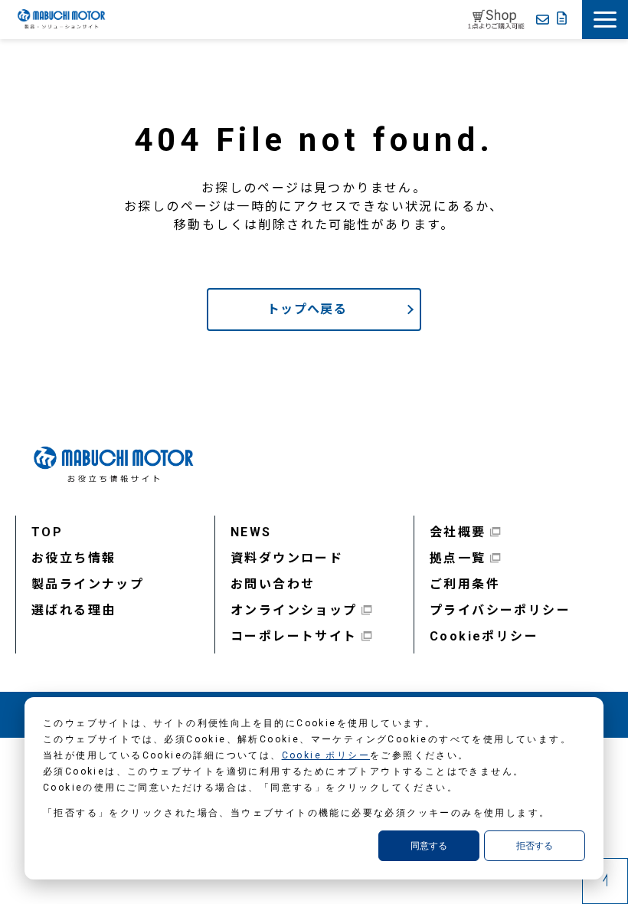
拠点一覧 (458, 558)
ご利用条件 (465, 584)
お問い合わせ (273, 584)
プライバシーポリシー (500, 610)
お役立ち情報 (73, 558)
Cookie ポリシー (326, 755)
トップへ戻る (307, 309)
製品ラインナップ (87, 584)
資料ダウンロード (287, 558)
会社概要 (458, 532)
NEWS (251, 532)
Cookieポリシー (484, 636)
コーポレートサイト (294, 636)
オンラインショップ (294, 610)
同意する (428, 845)
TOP (47, 532)
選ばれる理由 (73, 610)
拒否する (534, 845)
